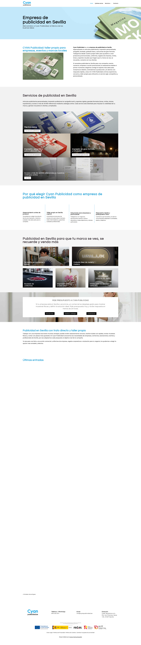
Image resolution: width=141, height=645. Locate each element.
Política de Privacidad (59, 632)
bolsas (26, 264)
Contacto (115, 3)
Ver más (27, 178)
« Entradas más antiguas (29, 594)
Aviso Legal (50, 632)
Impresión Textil (28, 582)
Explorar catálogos (70, 313)
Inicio (91, 3)
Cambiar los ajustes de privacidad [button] (85, 632)
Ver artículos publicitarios (32, 130)
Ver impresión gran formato (80, 154)
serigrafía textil (70, 101)
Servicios (107, 3)
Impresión (27, 431)
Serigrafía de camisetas (33, 262)
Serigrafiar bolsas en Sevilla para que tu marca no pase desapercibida (49, 505)
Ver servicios (49, 313)
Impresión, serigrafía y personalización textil (33, 150)
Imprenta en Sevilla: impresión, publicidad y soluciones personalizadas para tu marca (55, 429)
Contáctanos (91, 313)
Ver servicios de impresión (32, 154)
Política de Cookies (71, 632)
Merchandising (30, 127)
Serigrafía (26, 507)
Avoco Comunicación (75, 637)
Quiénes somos (99, 3)
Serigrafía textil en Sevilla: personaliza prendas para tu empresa (47, 580)
